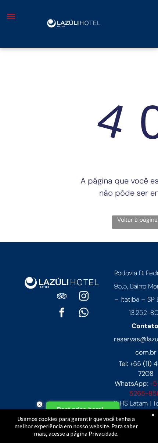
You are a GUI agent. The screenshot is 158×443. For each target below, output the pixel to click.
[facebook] (61, 313)
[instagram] (83, 297)
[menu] (11, 16)
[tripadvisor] (61, 297)
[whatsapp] (83, 313)
